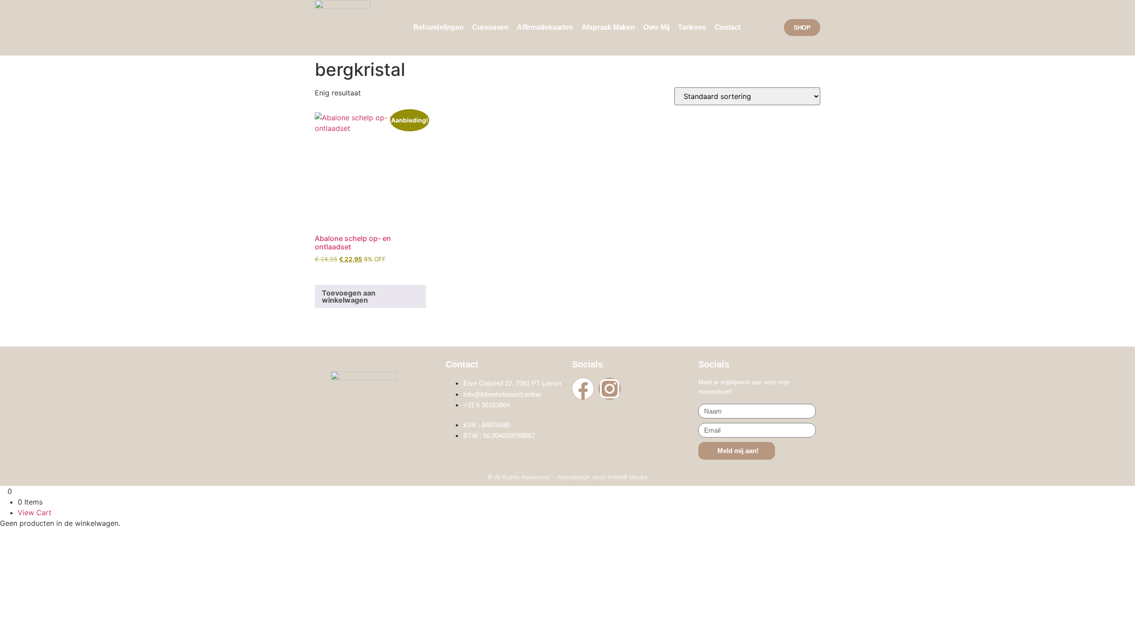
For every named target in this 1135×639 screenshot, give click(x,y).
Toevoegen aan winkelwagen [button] (349, 296)
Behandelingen (438, 27)
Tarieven (692, 27)
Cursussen (490, 27)
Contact (728, 27)
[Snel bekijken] (330, 272)
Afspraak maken (608, 27)
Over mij (656, 27)
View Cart (34, 512)
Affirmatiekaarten (545, 27)
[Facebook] (583, 389)
